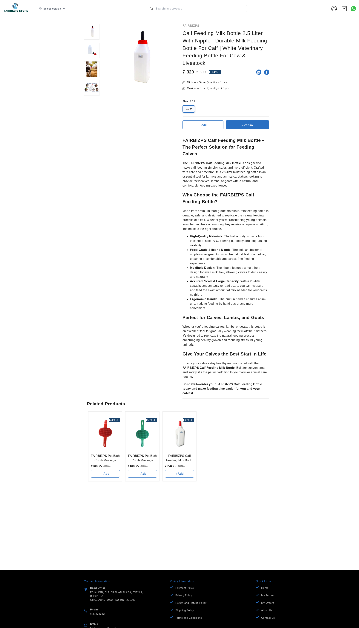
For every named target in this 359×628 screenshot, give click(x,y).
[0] (344, 8)
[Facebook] (266, 72)
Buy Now (247, 124)
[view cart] (344, 8)
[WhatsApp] (258, 72)
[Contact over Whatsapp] (353, 8)
